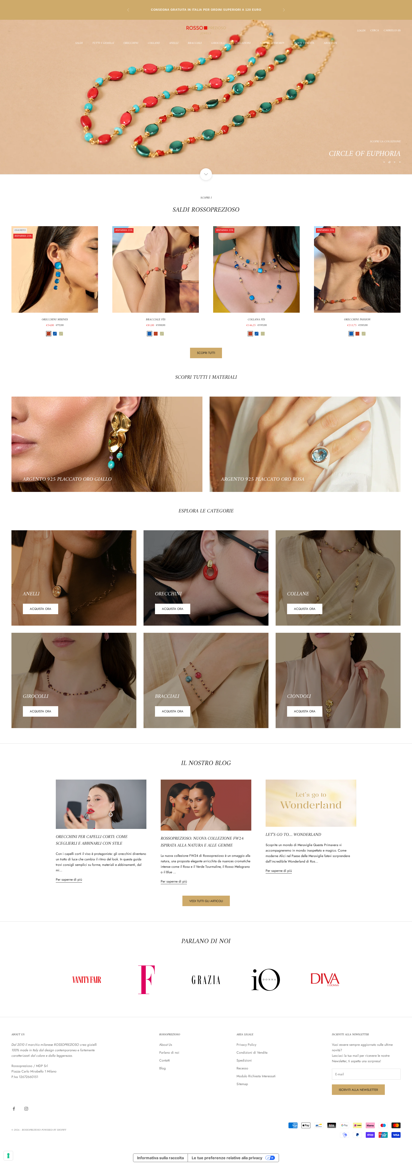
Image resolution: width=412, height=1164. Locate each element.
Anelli (173, 43)
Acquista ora (40, 609)
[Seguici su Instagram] (26, 1108)
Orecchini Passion (357, 319)
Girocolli (218, 43)
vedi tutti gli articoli (206, 901)
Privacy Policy (246, 1044)
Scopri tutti (206, 353)
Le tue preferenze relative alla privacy (227, 1157)
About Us (330, 43)
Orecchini (131, 43)
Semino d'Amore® (272, 43)
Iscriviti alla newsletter (358, 1089)
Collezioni (243, 43)
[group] (206, 97)
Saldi (79, 43)
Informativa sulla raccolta (160, 1157)
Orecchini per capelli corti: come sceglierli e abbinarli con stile (92, 840)
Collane (154, 43)
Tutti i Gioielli (103, 43)
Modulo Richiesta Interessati (256, 1076)
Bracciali (195, 43)
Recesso (242, 1068)
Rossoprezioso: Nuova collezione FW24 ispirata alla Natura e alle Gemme (202, 842)
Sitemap (242, 1084)
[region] (206, 97)
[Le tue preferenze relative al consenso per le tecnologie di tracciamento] (8, 1155)
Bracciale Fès (155, 319)
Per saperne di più (69, 879)
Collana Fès (256, 319)
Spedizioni (244, 1060)
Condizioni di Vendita (252, 1052)
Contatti (164, 1060)
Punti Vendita (304, 43)
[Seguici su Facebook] (13, 1108)
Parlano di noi (169, 1052)
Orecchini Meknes (55, 319)
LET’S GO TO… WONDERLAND (293, 834)
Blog (162, 1068)
